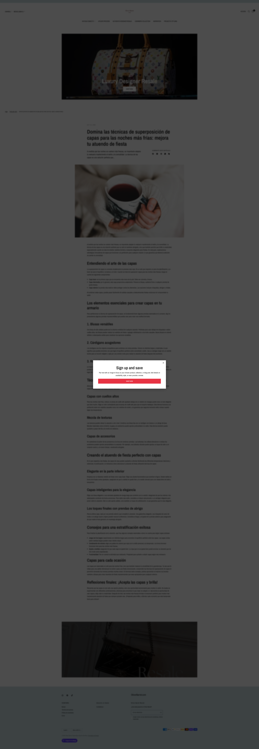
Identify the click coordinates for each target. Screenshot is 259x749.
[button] (129, 381)
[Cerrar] (163, 362)
